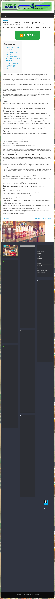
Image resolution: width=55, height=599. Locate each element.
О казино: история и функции (13, 48)
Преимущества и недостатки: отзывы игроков (13, 58)
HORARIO (39, 14)
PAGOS (4, 16)
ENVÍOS (49, 14)
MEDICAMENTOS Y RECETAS (24, 14)
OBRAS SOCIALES (15, 14)
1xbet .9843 (6, 218)
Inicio (4, 14)
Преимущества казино (11, 53)
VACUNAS (33, 14)
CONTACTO (44, 14)
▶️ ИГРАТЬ (27, 35)
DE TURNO (9, 14)
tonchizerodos (13, 24)
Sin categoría (6, 20)
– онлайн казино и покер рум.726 (43, 218)
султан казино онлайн (13, 172)
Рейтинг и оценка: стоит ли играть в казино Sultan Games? (12, 66)
